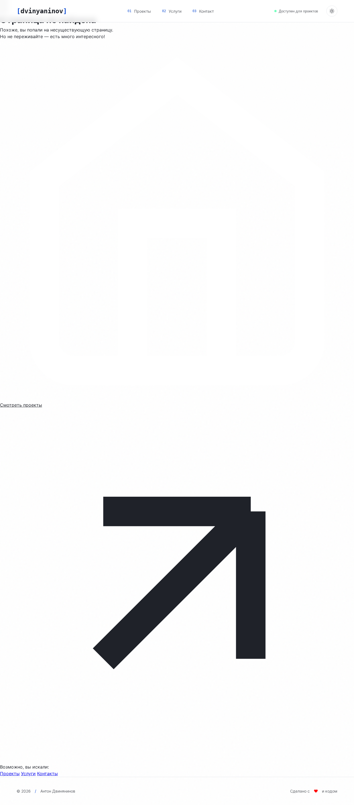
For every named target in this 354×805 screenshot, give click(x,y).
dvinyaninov (42, 11)
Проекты (10, 773)
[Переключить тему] (331, 11)
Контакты (47, 773)
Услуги (28, 773)
